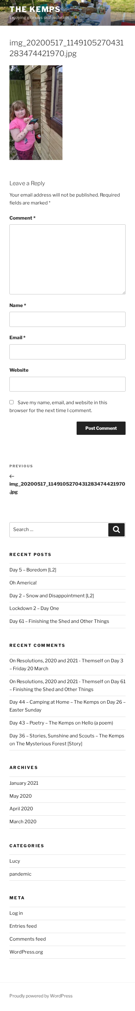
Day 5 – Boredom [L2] (32, 570)
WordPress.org (26, 952)
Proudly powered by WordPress (41, 995)
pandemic (20, 874)
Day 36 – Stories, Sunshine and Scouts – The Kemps (66, 736)
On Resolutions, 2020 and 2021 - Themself (56, 661)
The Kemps (35, 9)
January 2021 (23, 783)
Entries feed (23, 926)
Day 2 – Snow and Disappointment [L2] (51, 596)
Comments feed (27, 939)
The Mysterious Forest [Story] (49, 744)
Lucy (14, 861)
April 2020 (21, 809)
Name (17, 305)
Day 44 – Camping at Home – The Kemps (54, 702)
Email (17, 337)
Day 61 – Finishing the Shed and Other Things (59, 621)
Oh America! (23, 583)
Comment (22, 218)
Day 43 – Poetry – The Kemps (41, 723)
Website (19, 370)
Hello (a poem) (97, 723)
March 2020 (22, 822)
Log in (16, 913)
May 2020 (20, 796)
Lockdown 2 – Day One (34, 608)
